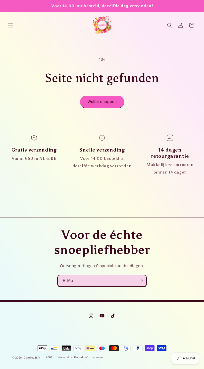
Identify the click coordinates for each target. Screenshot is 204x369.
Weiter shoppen (102, 102)
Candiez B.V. (32, 357)
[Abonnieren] (140, 281)
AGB (49, 357)
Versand (63, 357)
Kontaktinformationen (88, 357)
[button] (10, 25)
